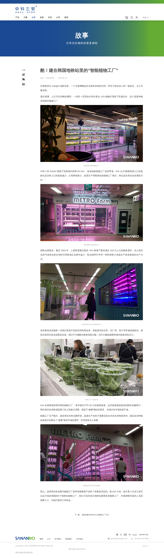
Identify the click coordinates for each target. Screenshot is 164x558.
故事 (34, 17)
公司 (58, 17)
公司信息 (79, 539)
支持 (50, 17)
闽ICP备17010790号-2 (77, 549)
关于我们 (58, 539)
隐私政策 (29, 552)
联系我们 (68, 539)
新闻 (66, 17)
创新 (42, 17)
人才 (48, 539)
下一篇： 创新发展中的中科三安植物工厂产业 (92, 515)
